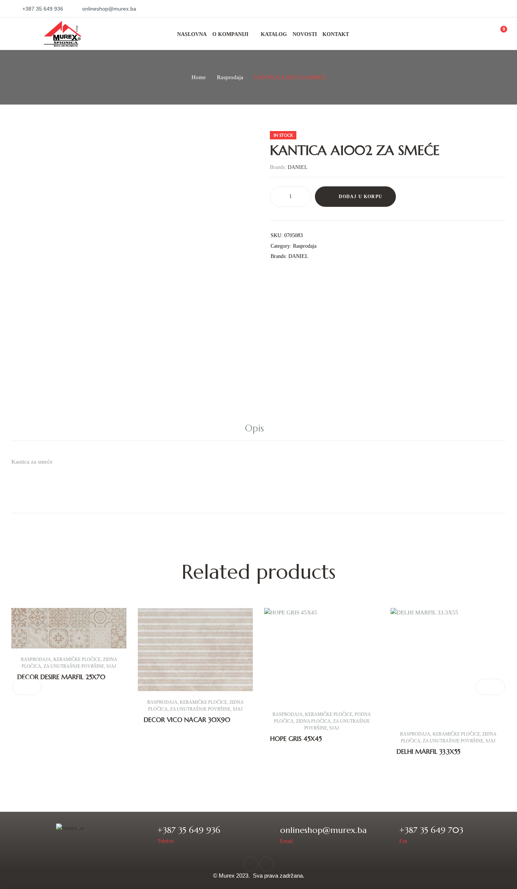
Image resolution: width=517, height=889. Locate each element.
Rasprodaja (230, 77)
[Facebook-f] (250, 864)
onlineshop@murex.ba (323, 830)
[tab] (258, 428)
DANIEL (298, 167)
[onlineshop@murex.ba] (269, 834)
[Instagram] (266, 864)
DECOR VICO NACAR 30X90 (187, 720)
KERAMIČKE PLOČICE (77, 659)
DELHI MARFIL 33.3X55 (428, 751)
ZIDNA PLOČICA (313, 721)
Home (199, 77)
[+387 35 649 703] (388, 834)
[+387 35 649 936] (147, 834)
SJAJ (111, 666)
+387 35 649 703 (431, 830)
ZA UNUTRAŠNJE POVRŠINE (74, 666)
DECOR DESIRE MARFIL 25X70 (61, 677)
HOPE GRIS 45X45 (296, 738)
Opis (254, 428)
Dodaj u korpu (361, 196)
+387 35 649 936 (188, 830)
